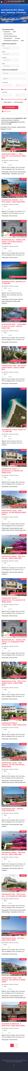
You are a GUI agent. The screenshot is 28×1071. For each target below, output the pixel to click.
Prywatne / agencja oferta (18, 127)
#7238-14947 (13, 241)
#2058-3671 (14, 367)
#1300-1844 (14, 895)
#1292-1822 (13, 853)
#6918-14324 (13, 765)
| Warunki (17, 1060)
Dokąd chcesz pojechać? (9, 43)
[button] (10, 48)
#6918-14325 (14, 980)
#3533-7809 (14, 156)
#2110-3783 (13, 201)
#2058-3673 (14, 683)
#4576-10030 (13, 939)
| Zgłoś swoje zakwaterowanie (15, 1061)
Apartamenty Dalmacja (7, 19)
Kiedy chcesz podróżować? (10, 69)
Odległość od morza (5, 129)
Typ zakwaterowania (8, 29)
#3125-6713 (13, 809)
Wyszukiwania (10, 107)
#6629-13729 (13, 600)
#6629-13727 (12, 471)
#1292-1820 (13, 557)
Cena (8, 127)
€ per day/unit (5, 82)
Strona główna (4, 17)
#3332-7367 (14, 326)
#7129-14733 (14, 724)
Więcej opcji (7, 111)
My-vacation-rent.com (16, 1)
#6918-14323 (14, 512)
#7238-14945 (13, 642)
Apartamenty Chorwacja (13, 17)
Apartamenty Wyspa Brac (18, 19)
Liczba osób (4, 92)
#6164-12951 (13, 1025)
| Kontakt (21, 1060)
